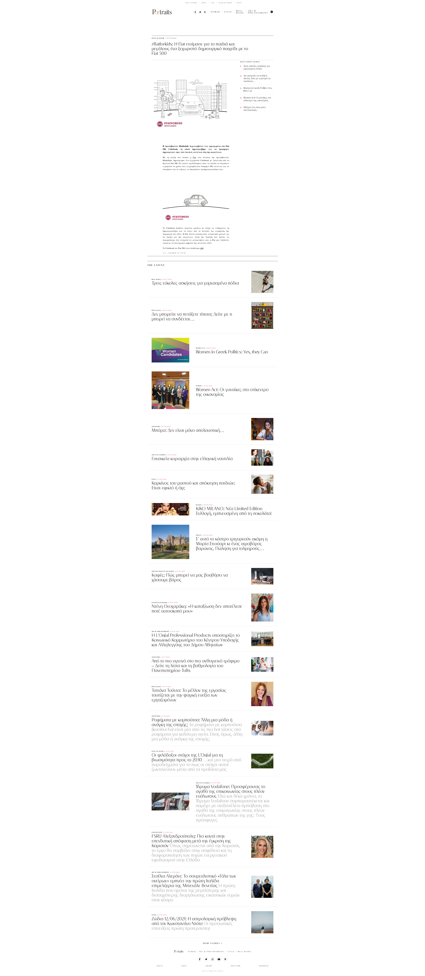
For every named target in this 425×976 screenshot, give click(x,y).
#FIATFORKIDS (171, 253)
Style (228, 12)
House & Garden (225, 2)
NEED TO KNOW (191, 2)
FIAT (178, 253)
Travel (239, 2)
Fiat (194, 157)
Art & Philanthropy (258, 12)
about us (159, 965)
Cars (212, 2)
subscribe (209, 965)
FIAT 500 (183, 253)
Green (204, 2)
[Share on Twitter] (200, 13)
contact (184, 965)
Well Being (240, 12)
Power (215, 12)
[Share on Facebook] (195, 13)
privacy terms (235, 965)
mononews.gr (264, 965)
